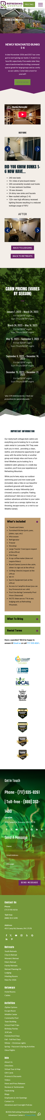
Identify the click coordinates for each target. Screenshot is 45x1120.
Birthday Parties (11, 1029)
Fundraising (9, 1091)
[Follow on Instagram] (22, 829)
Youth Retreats (11, 951)
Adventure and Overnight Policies (18, 1105)
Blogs (7, 1094)
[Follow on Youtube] (16, 829)
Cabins (7, 995)
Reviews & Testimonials (14, 1087)
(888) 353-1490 (11, 918)
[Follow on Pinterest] (42, 829)
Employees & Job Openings (16, 1098)
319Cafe (8, 1032)
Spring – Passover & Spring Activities (20, 1047)
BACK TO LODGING (22, 248)
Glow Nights (10, 1050)
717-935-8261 (33, 643)
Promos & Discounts (13, 1076)
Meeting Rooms (11, 976)
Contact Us (9, 1101)
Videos (7, 1080)
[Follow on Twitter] (11, 829)
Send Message (29, 882)
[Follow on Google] (32, 829)
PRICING (29, 4)
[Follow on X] (11, 935)
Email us (17, 643)
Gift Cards (9, 1073)
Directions (9, 1066)
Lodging (8, 973)
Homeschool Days (12, 1036)
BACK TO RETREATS (22, 256)
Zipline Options (11, 1007)
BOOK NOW (22, 82)
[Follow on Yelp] (27, 829)
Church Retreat (11, 955)
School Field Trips (12, 1025)
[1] (23, 160)
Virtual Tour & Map (12, 1069)
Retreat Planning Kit (13, 969)
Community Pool (11, 1018)
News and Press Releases (15, 1084)
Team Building (10, 1022)
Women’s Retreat (12, 958)
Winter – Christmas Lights (15, 1043)
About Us (8, 1062)
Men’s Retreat (10, 962)
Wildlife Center (11, 1014)
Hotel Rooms (10, 992)
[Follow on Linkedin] (37, 829)
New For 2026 (10, 980)
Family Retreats (11, 966)
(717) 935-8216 (11, 909)
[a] (23, 241)
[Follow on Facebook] (6, 829)
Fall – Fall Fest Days (13, 1039)
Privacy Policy (31, 1115)
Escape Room (10, 1011)
